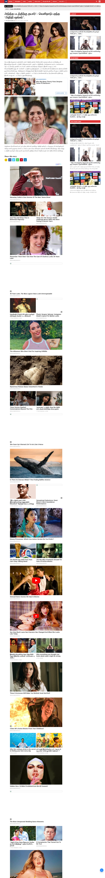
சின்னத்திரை (17, 1)
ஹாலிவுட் (30, 1)
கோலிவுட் (11, 1)
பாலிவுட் (24, 1)
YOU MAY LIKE (76, 121)
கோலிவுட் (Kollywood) (15, 9)
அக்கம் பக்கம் (37, 1)
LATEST (73, 14)
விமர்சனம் (55, 1)
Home (6, 9)
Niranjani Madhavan (10, 20)
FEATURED (74, 58)
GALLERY (61, 1)
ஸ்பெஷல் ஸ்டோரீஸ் (46, 1)
